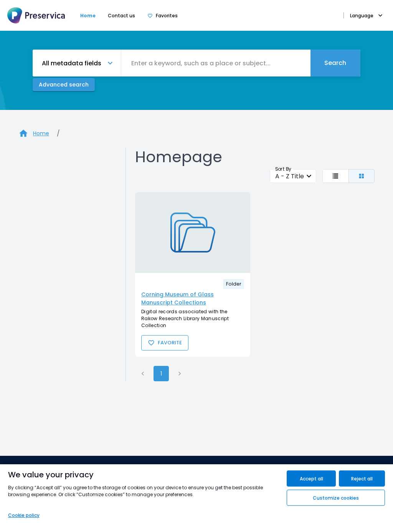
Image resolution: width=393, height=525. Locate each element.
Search (335, 62)
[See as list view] (335, 176)
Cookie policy (24, 515)
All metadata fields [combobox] (71, 63)
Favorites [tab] (167, 15)
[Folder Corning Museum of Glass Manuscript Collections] (192, 232)
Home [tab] (88, 15)
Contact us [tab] (121, 15)
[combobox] (215, 63)
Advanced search (64, 84)
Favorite (170, 342)
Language (361, 15)
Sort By (283, 169)
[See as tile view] (361, 176)
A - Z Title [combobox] (289, 176)
